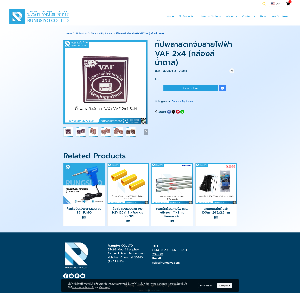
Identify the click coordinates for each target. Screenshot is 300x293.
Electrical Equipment (101, 33)
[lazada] (82, 275)
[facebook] (65, 275)
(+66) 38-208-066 (164, 250)
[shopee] (77, 275)
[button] (264, 3)
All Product (81, 33)
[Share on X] (173, 112)
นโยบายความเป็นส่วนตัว (83, 287)
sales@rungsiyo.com (166, 262)
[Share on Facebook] (169, 112)
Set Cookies (206, 285)
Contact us (190, 88)
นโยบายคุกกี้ (104, 287)
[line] (71, 275)
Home (69, 33)
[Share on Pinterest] (178, 112)
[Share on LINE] (182, 112)
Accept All (224, 285)
